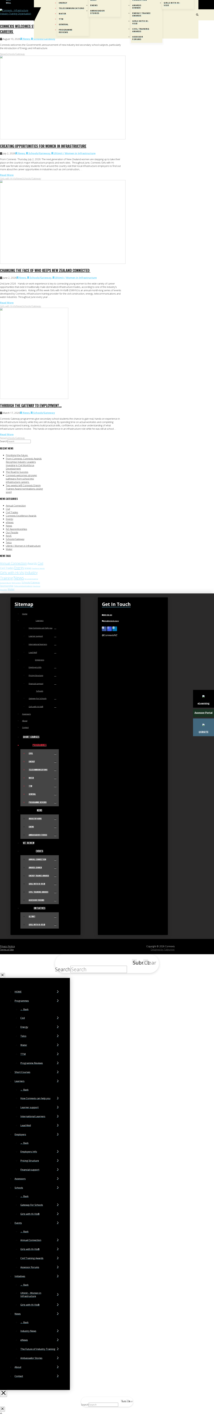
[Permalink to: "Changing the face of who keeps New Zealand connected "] (62, 263)
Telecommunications (23, 586)
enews (28, 568)
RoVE (9, 535)
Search (3, 441)
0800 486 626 (107, 615)
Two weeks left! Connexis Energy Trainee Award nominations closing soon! (24, 489)
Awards (32, 563)
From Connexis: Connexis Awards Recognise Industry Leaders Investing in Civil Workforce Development (24, 463)
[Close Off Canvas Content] (3, 1393)
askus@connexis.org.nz (111, 621)
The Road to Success (17, 472)
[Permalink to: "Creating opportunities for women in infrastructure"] (62, 138)
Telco (9, 542)
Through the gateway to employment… (31, 405)
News (26, 39)
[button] (197, 15)
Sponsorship (6, 585)
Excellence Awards (38, 568)
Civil (8, 509)
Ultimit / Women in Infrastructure (74, 153)
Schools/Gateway (15, 54)
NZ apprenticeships (31, 579)
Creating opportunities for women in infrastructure (43, 146)
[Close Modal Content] (2, 975)
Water (9, 549)
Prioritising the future (17, 455)
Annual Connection (16, 505)
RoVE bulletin (16, 583)
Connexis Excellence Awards (21, 515)
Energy (9, 519)
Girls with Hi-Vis (8, 178)
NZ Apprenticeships (16, 529)
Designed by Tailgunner (163, 949)
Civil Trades (12, 512)
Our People (12, 532)
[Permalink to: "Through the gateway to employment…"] (34, 398)
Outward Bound (5, 583)
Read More (7, 175)
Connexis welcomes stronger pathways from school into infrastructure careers (21, 479)
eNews (10, 522)
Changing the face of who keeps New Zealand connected (45, 270)
